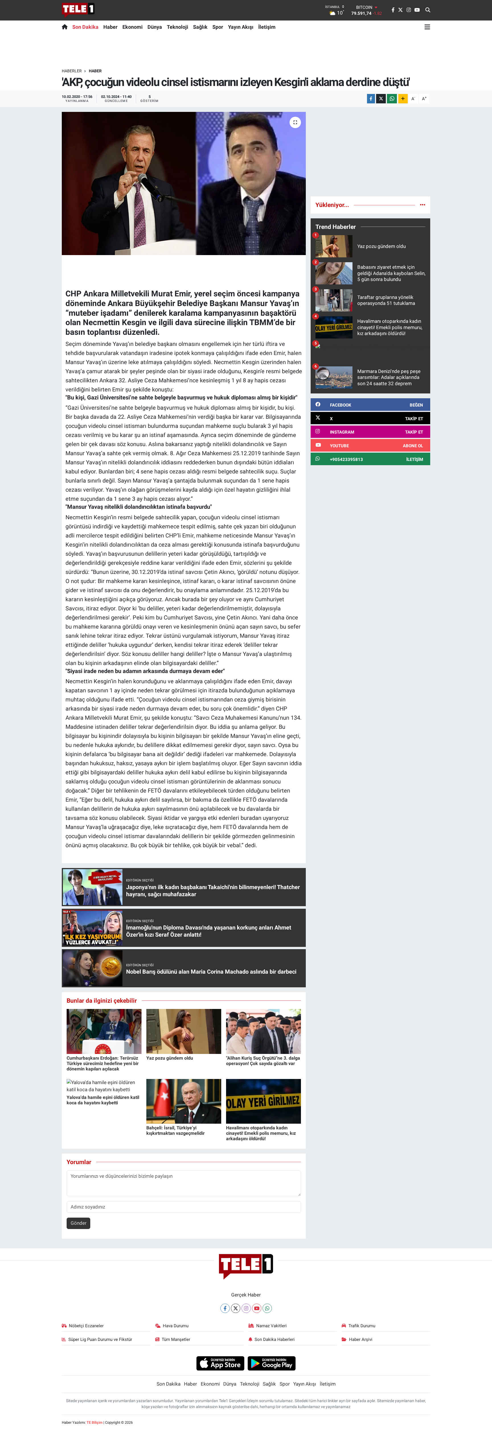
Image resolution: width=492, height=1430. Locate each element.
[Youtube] (256, 1308)
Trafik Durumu (361, 1325)
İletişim (267, 27)
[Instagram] (246, 1308)
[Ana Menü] (427, 26)
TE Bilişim (94, 1422)
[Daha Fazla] (403, 98)
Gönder (79, 1223)
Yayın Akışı (240, 27)
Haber (110, 27)
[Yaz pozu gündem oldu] (183, 1031)
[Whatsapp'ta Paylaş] (392, 98)
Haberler (72, 71)
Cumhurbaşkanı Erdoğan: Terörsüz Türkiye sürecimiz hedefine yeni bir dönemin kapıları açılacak (103, 1063)
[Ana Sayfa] (66, 26)
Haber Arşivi (360, 1339)
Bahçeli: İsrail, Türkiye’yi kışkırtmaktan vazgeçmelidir (175, 1130)
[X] (235, 1308)
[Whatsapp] (267, 1308)
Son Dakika (85, 27)
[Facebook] (225, 1308)
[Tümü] (422, 205)
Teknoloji (177, 27)
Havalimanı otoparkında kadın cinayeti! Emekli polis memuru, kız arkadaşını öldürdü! (261, 1133)
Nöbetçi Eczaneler (86, 1325)
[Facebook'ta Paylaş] (371, 98)
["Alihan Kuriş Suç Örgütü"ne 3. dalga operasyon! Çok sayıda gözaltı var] (263, 1031)
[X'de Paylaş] (381, 98)
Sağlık (200, 27)
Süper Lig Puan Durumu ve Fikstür (100, 1339)
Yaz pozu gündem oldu (169, 1058)
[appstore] (220, 1363)
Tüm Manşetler (176, 1339)
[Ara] (427, 10)
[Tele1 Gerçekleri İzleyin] (78, 10)
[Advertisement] (370, 152)
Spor (217, 27)
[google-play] (272, 1363)
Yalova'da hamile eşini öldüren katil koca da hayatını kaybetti (103, 1100)
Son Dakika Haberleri (275, 1339)
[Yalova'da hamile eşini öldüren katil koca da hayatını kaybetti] (104, 1086)
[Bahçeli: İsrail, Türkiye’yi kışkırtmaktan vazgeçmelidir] (183, 1101)
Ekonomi (132, 27)
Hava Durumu (175, 1325)
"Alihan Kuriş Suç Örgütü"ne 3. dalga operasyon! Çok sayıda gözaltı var (263, 1060)
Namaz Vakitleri (271, 1325)
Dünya (154, 27)
